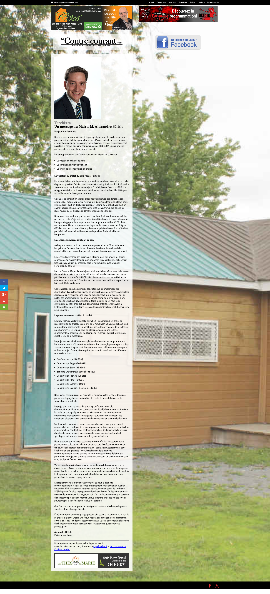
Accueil (151, 2)
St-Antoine (183, 2)
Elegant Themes (69, 585)
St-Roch (201, 2)
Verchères (172, 2)
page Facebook (100, 546)
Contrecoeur (161, 2)
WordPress (96, 585)
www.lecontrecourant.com (67, 546)
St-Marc (193, 2)
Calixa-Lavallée (213, 2)
